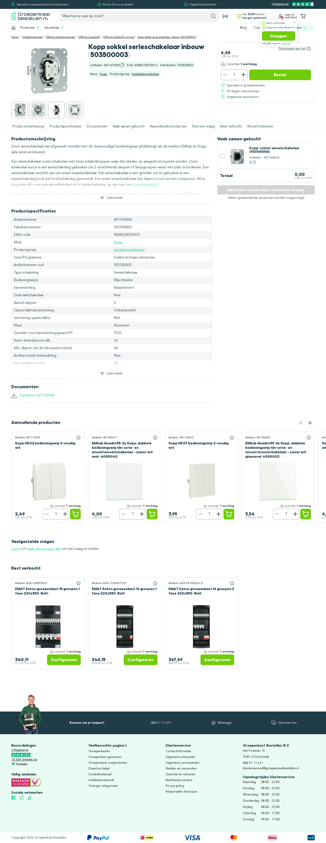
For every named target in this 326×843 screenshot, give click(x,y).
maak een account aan (43, 549)
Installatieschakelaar (145, 74)
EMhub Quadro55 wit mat (118, 37)
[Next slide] (310, 422)
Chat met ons (287, 722)
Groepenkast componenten (107, 762)
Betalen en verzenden (181, 768)
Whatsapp (224, 722)
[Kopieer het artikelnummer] (122, 65)
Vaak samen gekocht (128, 126)
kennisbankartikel (145, 185)
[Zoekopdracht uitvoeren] (213, 16)
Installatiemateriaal (101, 780)
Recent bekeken (260, 126)
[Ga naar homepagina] (13, 27)
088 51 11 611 (161, 722)
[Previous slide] (300, 422)
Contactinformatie (178, 751)
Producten (27, 27)
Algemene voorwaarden (183, 762)
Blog (243, 27)
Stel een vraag (203, 126)
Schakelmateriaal (32, 37)
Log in (16, 549)
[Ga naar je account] (280, 16)
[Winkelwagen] (303, 16)
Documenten (96, 126)
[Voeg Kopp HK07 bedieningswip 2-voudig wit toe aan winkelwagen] (229, 514)
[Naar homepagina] (30, 16)
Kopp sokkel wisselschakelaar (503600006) (274, 150)
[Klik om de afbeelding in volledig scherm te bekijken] (19, 110)
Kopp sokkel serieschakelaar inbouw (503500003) (167, 37)
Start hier (286, 43)
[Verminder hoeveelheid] (225, 75)
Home (15, 37)
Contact (259, 27)
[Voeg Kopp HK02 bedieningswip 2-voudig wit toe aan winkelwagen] (75, 514)
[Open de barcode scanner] (225, 16)
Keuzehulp (52, 27)
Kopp (103, 74)
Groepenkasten (99, 751)
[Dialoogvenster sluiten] (294, 22)
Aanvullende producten (168, 126)
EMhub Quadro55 (89, 37)
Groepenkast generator (105, 757)
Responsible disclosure (181, 791)
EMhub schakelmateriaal (60, 37)
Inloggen (278, 36)
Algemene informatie (180, 757)
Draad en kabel (99, 768)
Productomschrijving (28, 126)
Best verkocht (231, 126)
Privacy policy (175, 785)
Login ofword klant (291, 16)
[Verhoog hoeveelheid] (243, 75)
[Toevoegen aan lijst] (78, 437)
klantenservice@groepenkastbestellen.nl (271, 768)
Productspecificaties (65, 126)
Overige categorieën (103, 785)
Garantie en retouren (180, 774)
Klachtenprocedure (179, 780)
